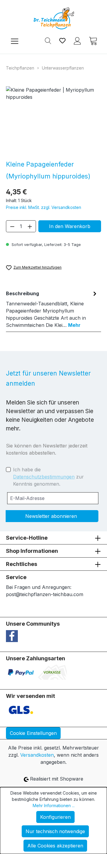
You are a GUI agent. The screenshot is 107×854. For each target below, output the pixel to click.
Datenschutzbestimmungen (44, 477)
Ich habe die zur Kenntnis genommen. (48, 477)
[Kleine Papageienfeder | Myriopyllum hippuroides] (53, 119)
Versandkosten (37, 755)
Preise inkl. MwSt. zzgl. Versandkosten (43, 207)
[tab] (52, 309)
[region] (53, 119)
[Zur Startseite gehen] (53, 18)
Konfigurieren (55, 817)
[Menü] (14, 40)
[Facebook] (12, 636)
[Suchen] (48, 40)
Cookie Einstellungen (33, 733)
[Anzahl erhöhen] (30, 226)
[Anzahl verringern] (12, 226)
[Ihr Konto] (77, 40)
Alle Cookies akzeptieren (55, 846)
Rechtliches (21, 564)
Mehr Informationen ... (54, 805)
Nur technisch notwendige (55, 831)
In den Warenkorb (69, 226)
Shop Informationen (32, 551)
